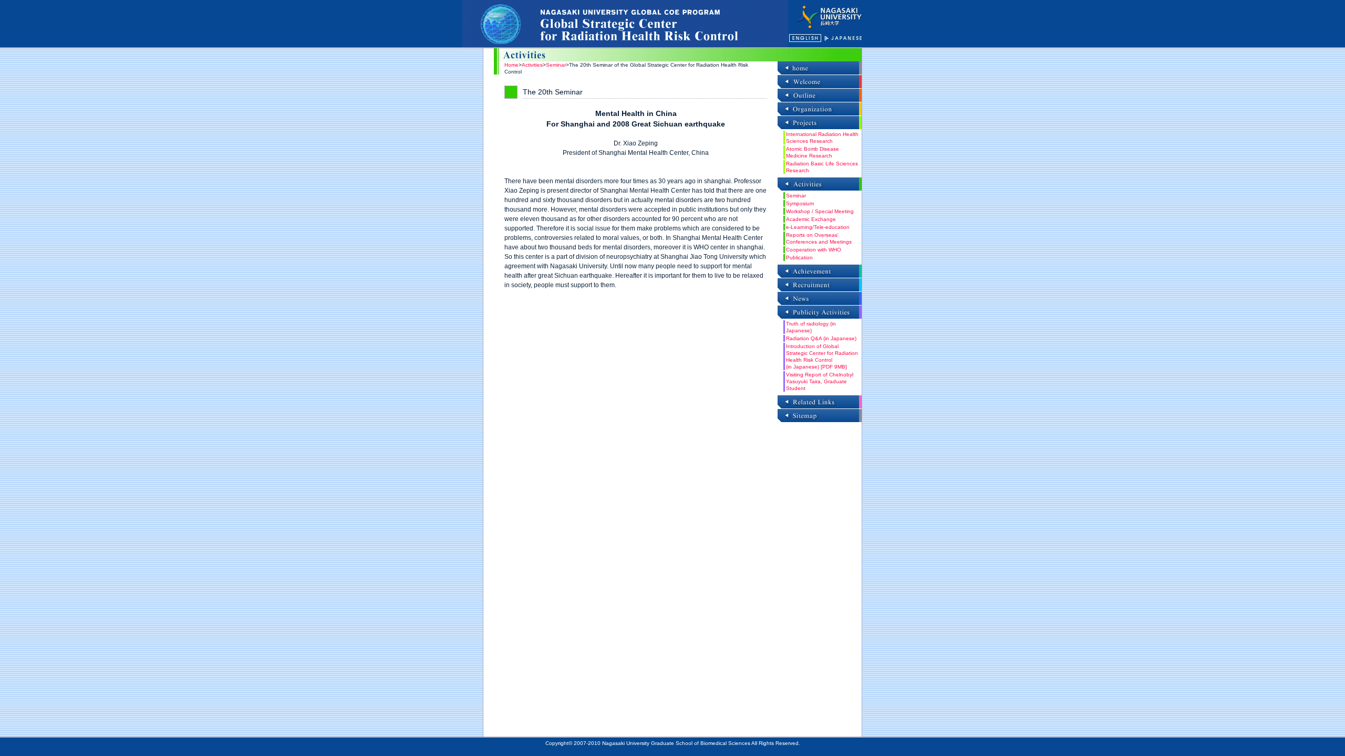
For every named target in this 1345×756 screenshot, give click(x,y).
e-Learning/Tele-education (818, 227)
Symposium (800, 203)
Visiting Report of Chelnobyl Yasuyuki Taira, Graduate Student (819, 381)
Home (511, 65)
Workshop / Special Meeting (820, 211)
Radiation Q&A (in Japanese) (821, 338)
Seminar (556, 65)
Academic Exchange (811, 219)
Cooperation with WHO (813, 250)
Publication (799, 257)
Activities (532, 65)
